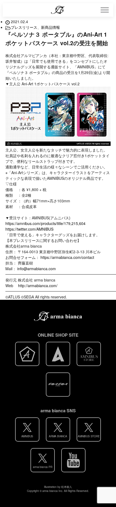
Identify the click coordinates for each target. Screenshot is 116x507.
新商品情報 (50, 27)
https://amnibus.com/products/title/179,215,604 (45, 223)
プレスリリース (24, 27)
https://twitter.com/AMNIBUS (29, 229)
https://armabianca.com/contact (67, 257)
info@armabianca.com (36, 268)
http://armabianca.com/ (37, 285)
